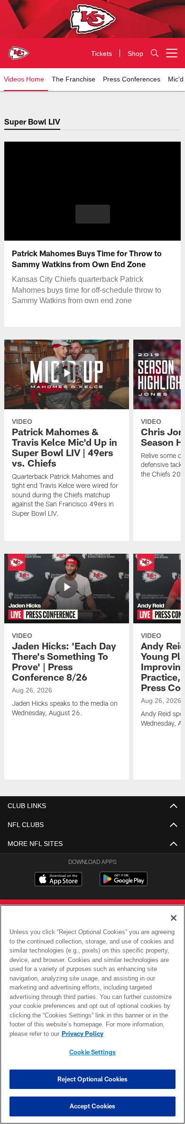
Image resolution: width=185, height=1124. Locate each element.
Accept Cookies (93, 1106)
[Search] (154, 53)
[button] (92, 214)
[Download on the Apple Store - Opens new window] (58, 880)
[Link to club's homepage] (19, 49)
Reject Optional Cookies (92, 1079)
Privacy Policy (81, 1033)
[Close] (173, 918)
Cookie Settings (92, 1052)
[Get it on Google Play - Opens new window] (123, 883)
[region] (92, 1014)
